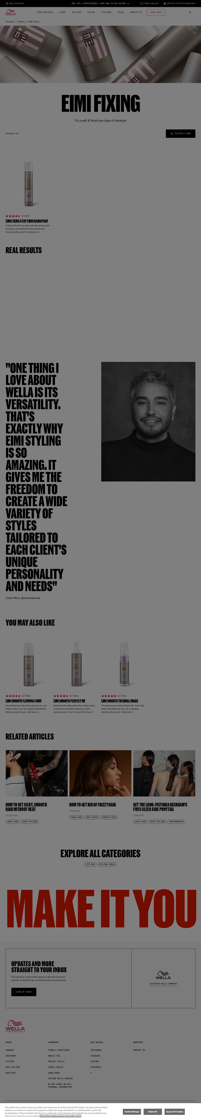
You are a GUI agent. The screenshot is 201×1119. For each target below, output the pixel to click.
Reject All (152, 1112)
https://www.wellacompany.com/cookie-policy (60, 1116)
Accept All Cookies (174, 1112)
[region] (100, 1111)
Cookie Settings (132, 1112)
